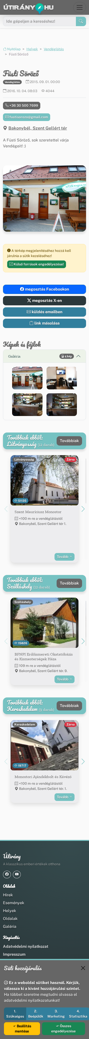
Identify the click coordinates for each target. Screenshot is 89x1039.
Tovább (63, 557)
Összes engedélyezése (63, 1028)
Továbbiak (69, 440)
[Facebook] (7, 874)
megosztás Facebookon (46, 289)
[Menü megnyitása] (79, 7)
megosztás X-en (46, 300)
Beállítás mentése (23, 1028)
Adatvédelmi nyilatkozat (25, 946)
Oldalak (10, 918)
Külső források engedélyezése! (38, 264)
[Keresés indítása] (81, 21)
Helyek (32, 49)
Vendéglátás (54, 49)
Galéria (9, 926)
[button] (27, 378)
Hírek (8, 895)
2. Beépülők (35, 1013)
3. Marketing (56, 1013)
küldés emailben (46, 312)
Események (13, 902)
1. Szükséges (15, 1013)
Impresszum (14, 954)
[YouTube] (17, 874)
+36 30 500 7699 (23, 105)
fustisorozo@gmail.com (28, 117)
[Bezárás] (83, 968)
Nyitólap (13, 49)
